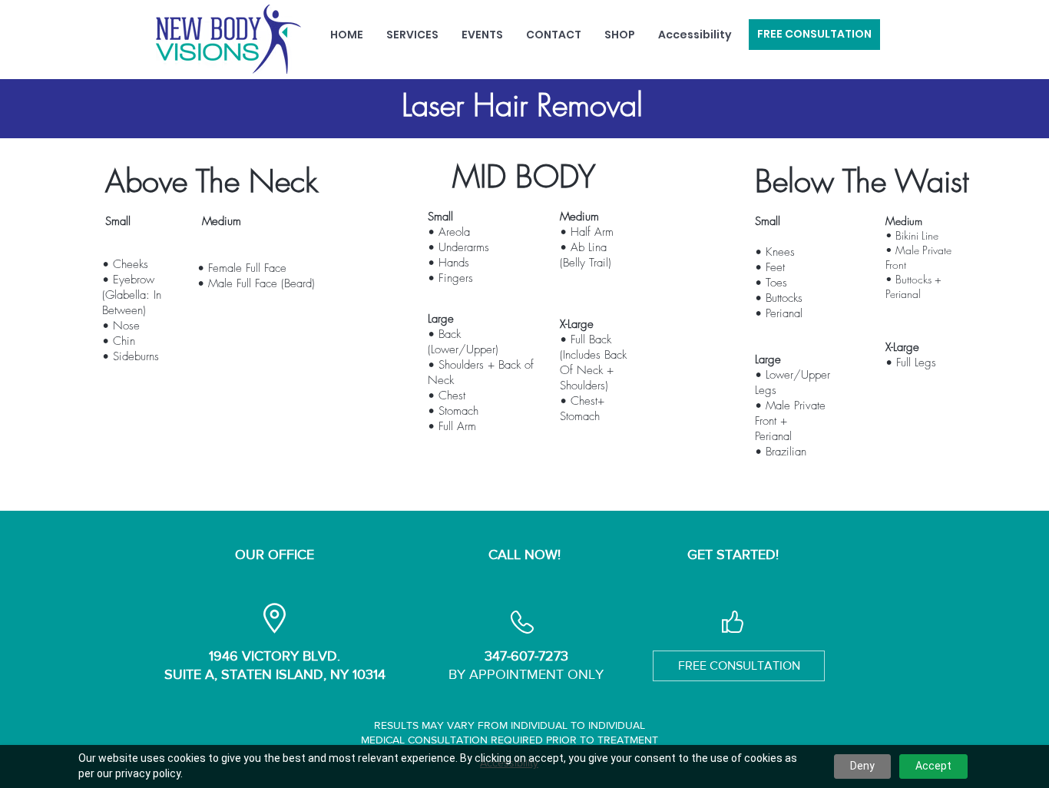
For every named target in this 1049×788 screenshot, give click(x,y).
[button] (412, 34)
